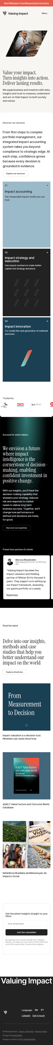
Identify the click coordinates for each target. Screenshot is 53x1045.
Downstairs (17, 1035)
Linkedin (26, 1015)
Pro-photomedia (27, 1039)
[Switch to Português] (43, 1010)
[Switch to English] (37, 1010)
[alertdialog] (26, 3)
